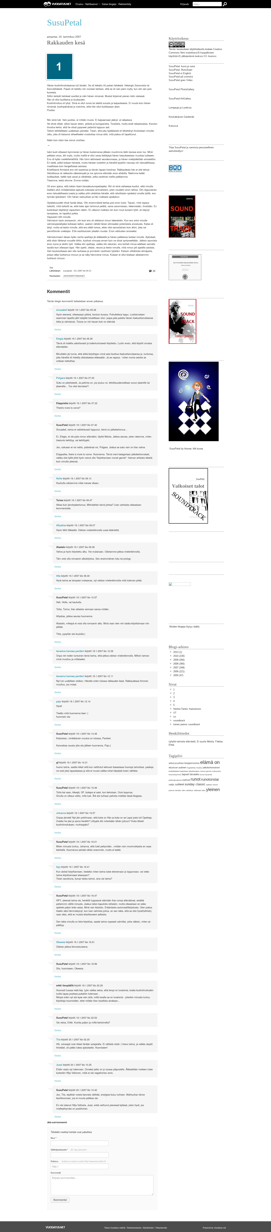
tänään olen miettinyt (184, 790)
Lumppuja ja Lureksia (180, 107)
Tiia (58, 1039)
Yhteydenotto (161, 1227)
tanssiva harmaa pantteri (70, 651)
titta (58, 575)
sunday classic (195, 784)
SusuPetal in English (180, 73)
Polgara (60, 378)
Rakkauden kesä (66, 42)
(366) (179, 663)
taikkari (209, 785)
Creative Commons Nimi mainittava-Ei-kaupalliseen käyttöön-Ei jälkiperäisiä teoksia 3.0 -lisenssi (195, 53)
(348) (179, 667)
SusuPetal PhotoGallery (181, 89)
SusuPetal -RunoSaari (180, 69)
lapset (185, 774)
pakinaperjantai (175, 780)
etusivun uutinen (177, 767)
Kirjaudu (184, 4)
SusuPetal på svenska (181, 76)
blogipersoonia (191, 763)
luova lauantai (206, 775)
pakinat (186, 780)
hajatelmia (191, 768)
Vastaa (57, 329)
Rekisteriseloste (134, 1227)
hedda (199, 768)
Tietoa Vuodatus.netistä (114, 1227)
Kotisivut (173, 125)
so (174, 716)
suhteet (179, 784)
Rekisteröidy (124, 4)
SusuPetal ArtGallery (180, 98)
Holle (59, 478)
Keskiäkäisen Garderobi (181, 116)
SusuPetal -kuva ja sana (182, 66)
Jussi (59, 1064)
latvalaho (194, 774)
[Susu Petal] (180, 597)
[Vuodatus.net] (55, 1227)
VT (174, 712)
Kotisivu (78, 1161)
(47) (178, 675)
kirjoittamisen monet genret (200, 771)
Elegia (59, 338)
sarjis (171, 784)
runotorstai (210, 779)
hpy (58, 866)
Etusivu (79, 4)
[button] (99, 4)
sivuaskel (61, 310)
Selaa (109, 4)
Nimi (53, 1138)
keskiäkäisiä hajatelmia (178, 771)
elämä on (210, 762)
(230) (179, 656)
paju (58, 701)
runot (195, 779)
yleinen (213, 789)
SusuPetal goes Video (180, 80)
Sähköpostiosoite (69, 1149)
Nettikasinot (91, 4)
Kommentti (56, 1172)
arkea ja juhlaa (176, 763)
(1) (177, 652)
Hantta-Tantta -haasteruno (187, 708)
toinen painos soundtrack (186, 724)
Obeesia (60, 942)
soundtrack (179, 720)
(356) (179, 659)
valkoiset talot (199, 790)
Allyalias (61, 525)
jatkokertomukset (74, 276)
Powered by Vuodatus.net (214, 1227)
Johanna (61, 813)
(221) (179, 671)
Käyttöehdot (148, 1227)
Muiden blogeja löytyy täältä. (184, 626)
